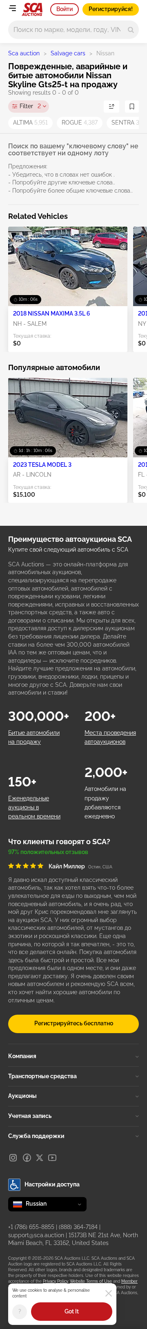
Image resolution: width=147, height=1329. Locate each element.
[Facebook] (27, 1158)
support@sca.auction (36, 1235)
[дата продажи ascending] (111, 106)
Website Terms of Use (91, 1281)
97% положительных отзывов (48, 852)
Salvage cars (68, 53)
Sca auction (24, 53)
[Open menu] (12, 8)
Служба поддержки (36, 1136)
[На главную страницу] (32, 9)
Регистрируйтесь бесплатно (73, 1023)
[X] (39, 1157)
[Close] (108, 1293)
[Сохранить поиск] (132, 106)
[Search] (131, 29)
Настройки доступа (52, 1184)
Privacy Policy (55, 1281)
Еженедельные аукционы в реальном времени (34, 807)
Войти (64, 9)
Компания (22, 1056)
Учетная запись (29, 1116)
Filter (30, 106)
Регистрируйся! (111, 9)
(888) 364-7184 (78, 1227)
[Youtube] (52, 1158)
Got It (72, 1311)
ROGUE (80, 122)
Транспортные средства (42, 1076)
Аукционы (22, 1096)
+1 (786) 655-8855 (31, 1227)
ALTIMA (30, 122)
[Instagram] (13, 1158)
